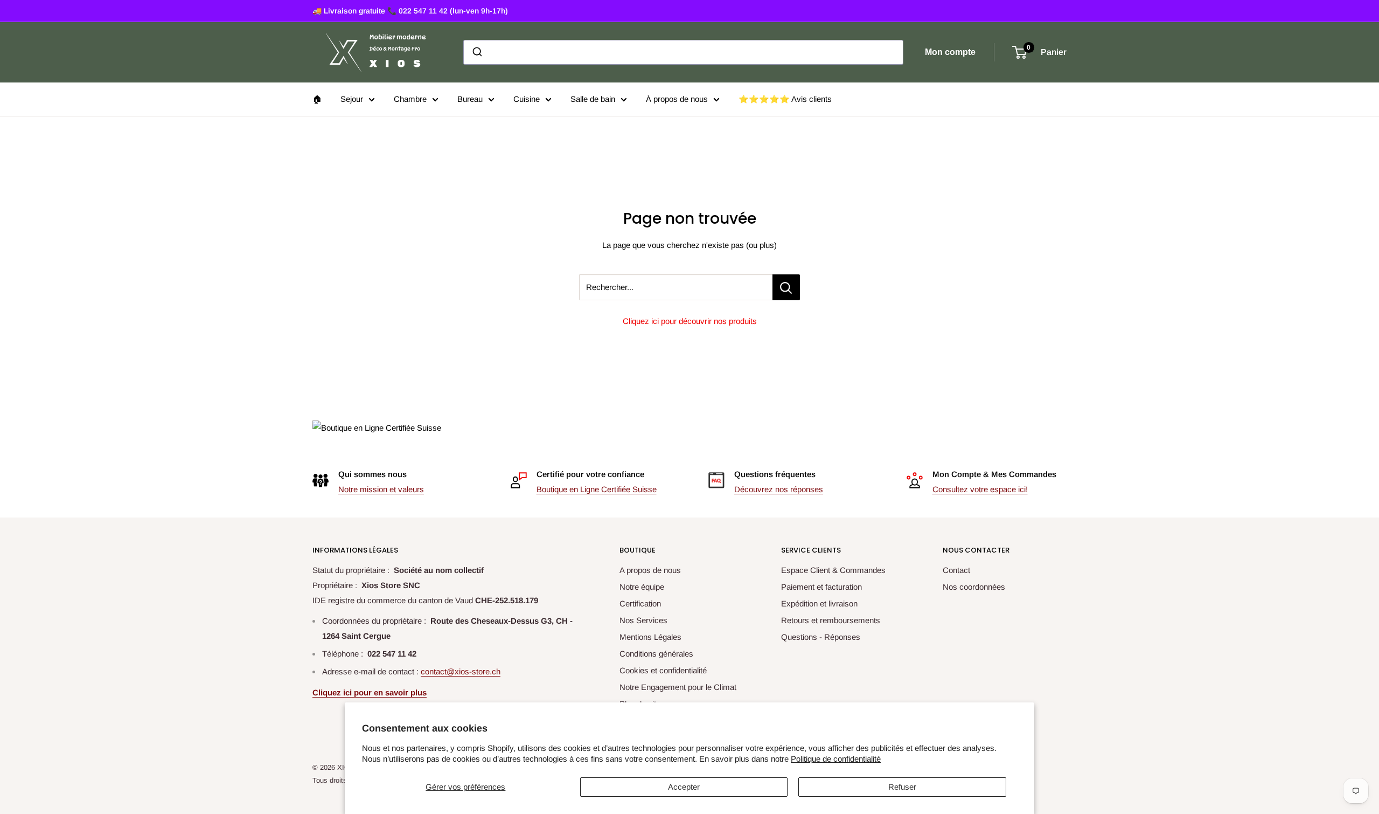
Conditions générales (656, 653)
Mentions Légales (650, 636)
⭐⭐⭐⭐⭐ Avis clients (785, 99)
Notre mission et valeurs (381, 489)
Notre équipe (641, 586)
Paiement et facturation (821, 586)
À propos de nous (677, 99)
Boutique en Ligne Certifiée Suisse (597, 489)
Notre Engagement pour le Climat (677, 687)
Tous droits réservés (344, 780)
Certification (640, 603)
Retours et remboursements (830, 620)
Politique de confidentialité (836, 758)
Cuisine (526, 99)
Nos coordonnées (974, 586)
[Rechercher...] (786, 287)
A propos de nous (650, 570)
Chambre (410, 99)
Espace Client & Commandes (833, 570)
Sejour (351, 99)
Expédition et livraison (819, 603)
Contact (956, 570)
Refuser (902, 786)
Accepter (684, 786)
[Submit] (476, 52)
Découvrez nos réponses (778, 489)
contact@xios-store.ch (460, 671)
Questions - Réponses (820, 636)
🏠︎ (317, 99)
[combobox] (683, 52)
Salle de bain (592, 99)
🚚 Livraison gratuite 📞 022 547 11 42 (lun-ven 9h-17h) (410, 10)
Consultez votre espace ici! (980, 489)
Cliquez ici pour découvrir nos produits (690, 321)
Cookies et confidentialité (663, 670)
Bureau (470, 99)
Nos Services (643, 620)
